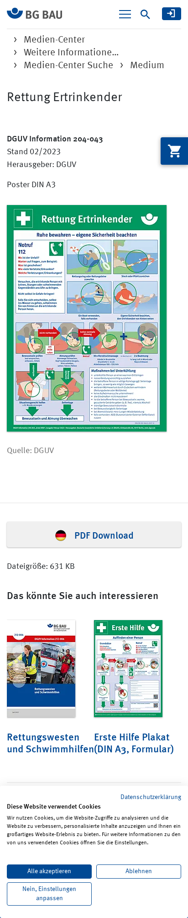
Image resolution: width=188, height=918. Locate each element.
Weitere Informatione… (71, 53)
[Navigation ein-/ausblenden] (125, 14)
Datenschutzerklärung (150, 797)
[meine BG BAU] (171, 13)
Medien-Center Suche (68, 65)
